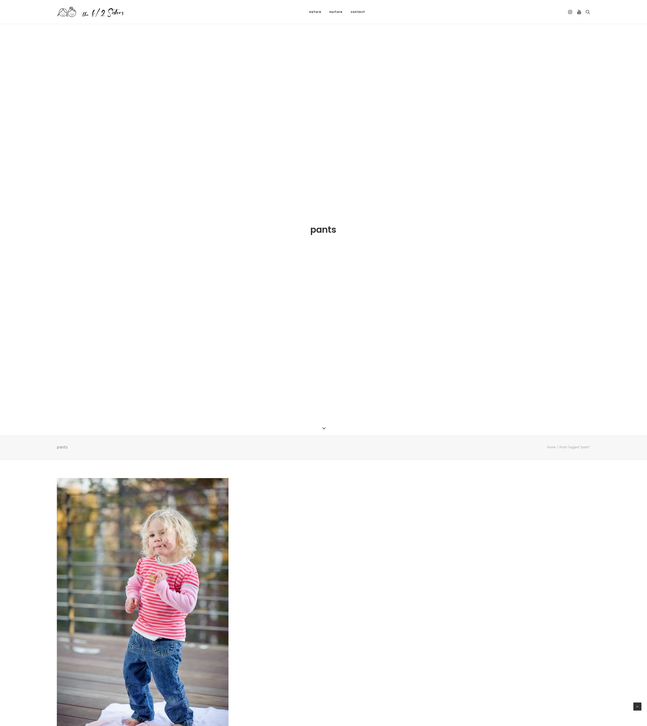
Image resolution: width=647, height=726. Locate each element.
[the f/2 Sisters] (91, 12)
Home (551, 447)
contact (358, 12)
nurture (335, 12)
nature (315, 12)
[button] (570, 12)
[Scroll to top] (637, 706)
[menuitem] (315, 12)
